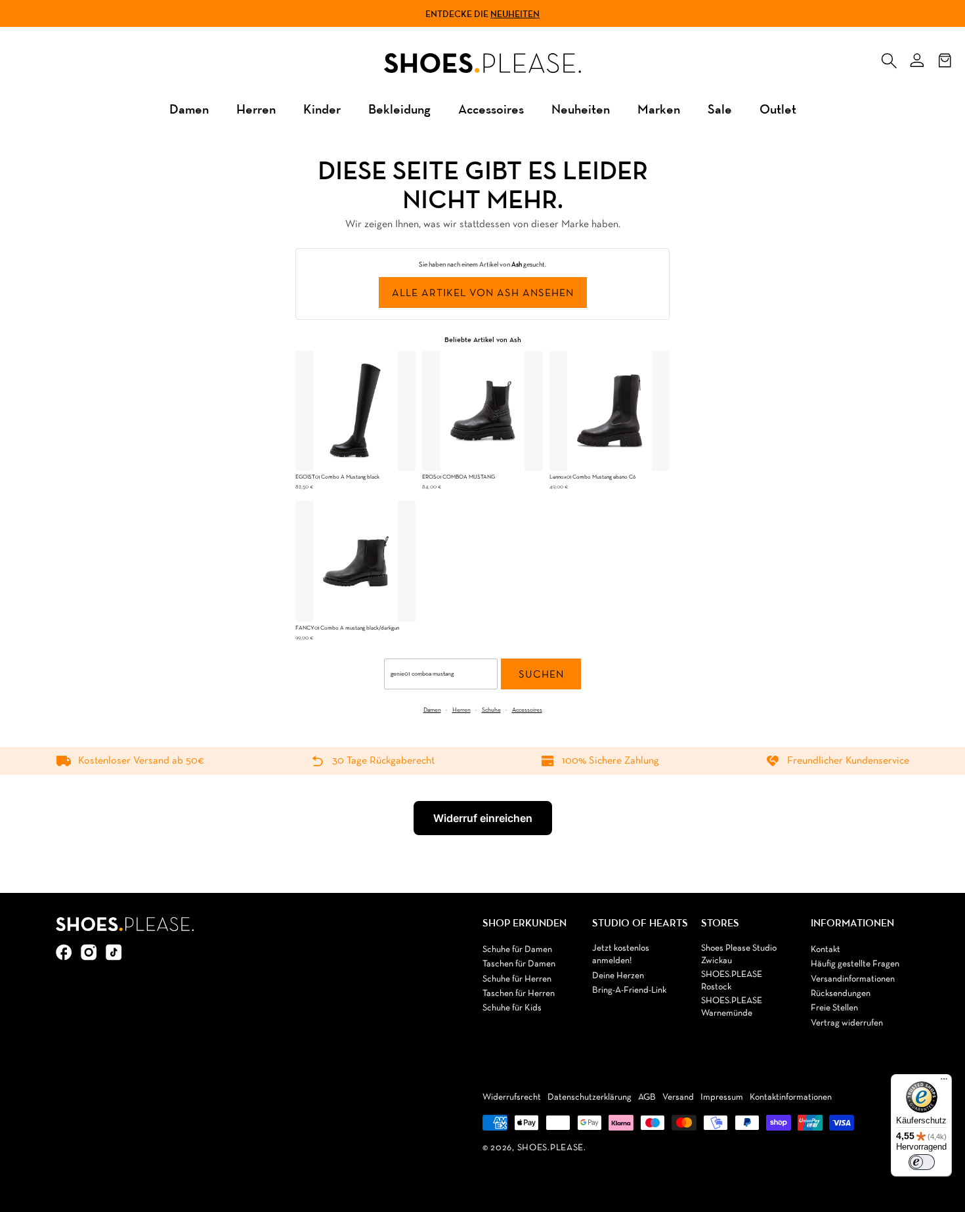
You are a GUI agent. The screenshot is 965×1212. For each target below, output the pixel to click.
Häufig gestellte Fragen (855, 964)
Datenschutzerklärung (589, 1097)
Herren (256, 108)
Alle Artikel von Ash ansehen (483, 293)
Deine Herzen (618, 976)
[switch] (922, 1162)
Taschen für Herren (518, 993)
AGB (647, 1097)
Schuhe (491, 710)
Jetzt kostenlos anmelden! (620, 955)
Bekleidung (399, 108)
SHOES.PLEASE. (551, 1148)
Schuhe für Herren (516, 979)
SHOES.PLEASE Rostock (731, 981)
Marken (658, 108)
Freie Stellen (834, 1008)
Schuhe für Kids (512, 1008)
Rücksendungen (840, 993)
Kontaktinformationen (791, 1097)
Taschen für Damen (518, 964)
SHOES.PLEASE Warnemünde (731, 1007)
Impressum (721, 1097)
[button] (889, 58)
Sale (720, 108)
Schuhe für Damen (517, 949)
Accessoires (491, 108)
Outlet (778, 108)
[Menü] (944, 1082)
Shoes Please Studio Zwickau (739, 955)
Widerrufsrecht (511, 1097)
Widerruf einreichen (482, 818)
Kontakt (825, 949)
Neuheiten (515, 14)
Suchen (541, 675)
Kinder (322, 108)
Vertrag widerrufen (847, 1023)
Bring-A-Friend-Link (629, 990)
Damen (189, 108)
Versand (678, 1097)
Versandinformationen (853, 979)
